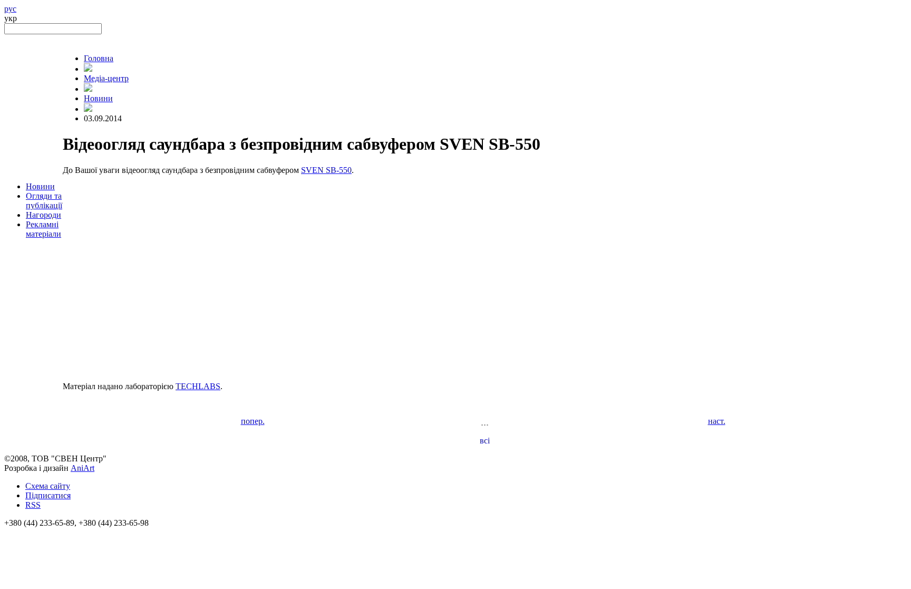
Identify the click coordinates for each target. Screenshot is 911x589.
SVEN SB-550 (326, 170)
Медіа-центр (106, 78)
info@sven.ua (27, 532)
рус (10, 8)
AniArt (82, 468)
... (485, 422)
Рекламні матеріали (43, 229)
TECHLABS (198, 386)
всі (485, 440)
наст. (716, 421)
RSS (33, 504)
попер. (253, 421)
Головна (98, 58)
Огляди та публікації (44, 200)
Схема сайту (47, 485)
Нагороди (43, 214)
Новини (40, 186)
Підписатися (48, 495)
